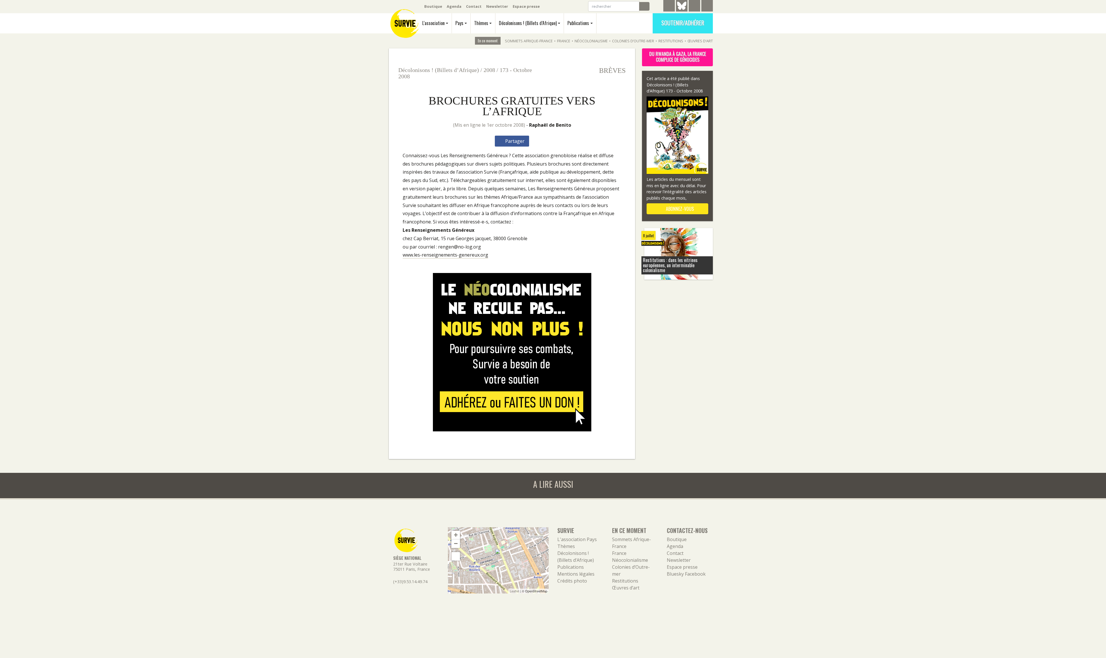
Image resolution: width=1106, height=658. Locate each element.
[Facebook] (694, 6)
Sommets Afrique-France (529, 40)
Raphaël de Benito (550, 125)
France (563, 40)
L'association (433, 23)
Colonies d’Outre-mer (633, 40)
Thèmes (481, 23)
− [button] (456, 543)
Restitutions (670, 40)
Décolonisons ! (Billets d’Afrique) (528, 23)
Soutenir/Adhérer (682, 22)
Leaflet (514, 591)
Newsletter (497, 6)
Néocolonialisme (591, 40)
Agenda (454, 6)
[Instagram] (707, 6)
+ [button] (456, 534)
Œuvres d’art (700, 40)
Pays (459, 23)
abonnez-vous (679, 208)
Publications (578, 23)
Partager (514, 141)
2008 (489, 70)
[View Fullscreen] (455, 556)
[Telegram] (669, 6)
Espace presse (526, 6)
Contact (474, 6)
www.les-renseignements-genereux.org (445, 255)
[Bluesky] (682, 10)
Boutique (433, 6)
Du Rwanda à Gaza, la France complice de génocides (677, 56)
